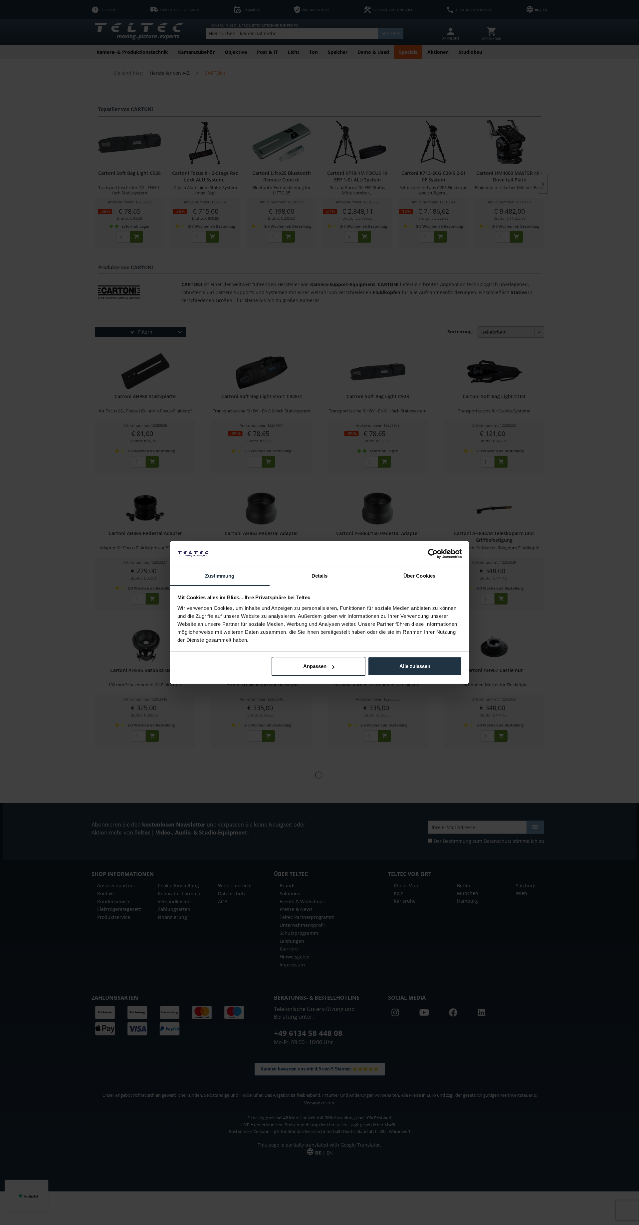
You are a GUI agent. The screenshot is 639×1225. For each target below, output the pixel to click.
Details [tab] (320, 576)
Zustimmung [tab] (220, 576)
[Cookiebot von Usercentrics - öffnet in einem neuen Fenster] (433, 554)
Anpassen (314, 666)
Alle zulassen (414, 666)
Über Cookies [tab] (419, 576)
